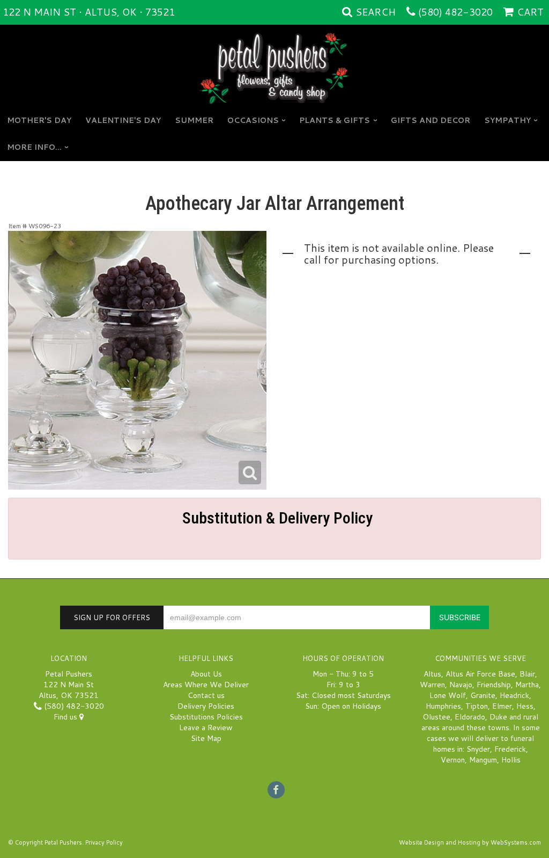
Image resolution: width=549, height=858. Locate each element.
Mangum (483, 759)
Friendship (494, 684)
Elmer (502, 706)
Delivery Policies (205, 706)
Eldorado (470, 716)
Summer (194, 120)
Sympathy (507, 120)
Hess (524, 706)
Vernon (453, 759)
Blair (527, 673)
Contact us (206, 695)
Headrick (514, 695)
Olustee (436, 716)
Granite (482, 695)
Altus (432, 673)
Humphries (443, 706)
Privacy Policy (104, 842)
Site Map (206, 738)
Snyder (478, 749)
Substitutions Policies (206, 716)
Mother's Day (39, 120)
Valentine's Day (123, 120)
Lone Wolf (447, 695)
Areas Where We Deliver (206, 684)
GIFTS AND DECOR (430, 120)
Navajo (460, 684)
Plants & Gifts (334, 120)
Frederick (510, 749)
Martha (527, 684)
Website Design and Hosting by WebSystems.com (470, 842)
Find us (66, 716)
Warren (432, 684)
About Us (206, 673)
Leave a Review (206, 727)
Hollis (511, 759)
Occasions (253, 120)
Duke (498, 716)
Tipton (476, 706)
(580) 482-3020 (455, 12)
